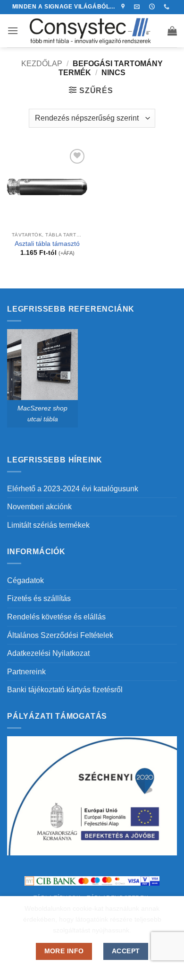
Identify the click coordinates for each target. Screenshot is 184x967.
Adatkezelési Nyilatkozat (48, 653)
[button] (12, 30)
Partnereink (26, 672)
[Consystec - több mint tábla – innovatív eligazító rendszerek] (92, 30)
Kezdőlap (41, 64)
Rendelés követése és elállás (56, 617)
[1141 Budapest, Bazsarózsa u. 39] (124, 6)
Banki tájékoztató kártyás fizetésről (65, 690)
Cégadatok (25, 580)
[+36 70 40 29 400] (168, 6)
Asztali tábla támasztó (47, 243)
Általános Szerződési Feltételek (60, 635)
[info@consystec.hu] (138, 6)
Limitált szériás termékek (48, 525)
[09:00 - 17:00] (153, 6)
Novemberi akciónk (39, 507)
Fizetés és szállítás (39, 598)
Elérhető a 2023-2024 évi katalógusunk (72, 489)
